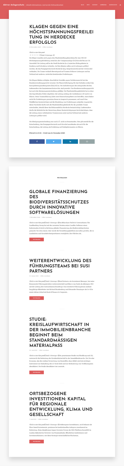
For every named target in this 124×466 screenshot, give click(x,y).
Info (88, 4)
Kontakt (94, 4)
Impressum (103, 4)
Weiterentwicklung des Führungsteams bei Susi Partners (60, 266)
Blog (82, 4)
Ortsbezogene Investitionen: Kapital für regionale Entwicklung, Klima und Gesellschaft (61, 404)
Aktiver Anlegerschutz (13, 5)
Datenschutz (113, 4)
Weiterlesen (36, 239)
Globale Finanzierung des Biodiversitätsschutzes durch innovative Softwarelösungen (59, 202)
